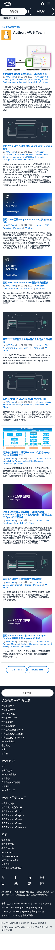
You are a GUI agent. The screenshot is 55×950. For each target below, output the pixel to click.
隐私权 (4, 923)
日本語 (41, 911)
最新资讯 (5, 745)
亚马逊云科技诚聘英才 (11, 868)
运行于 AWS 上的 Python (12, 815)
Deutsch (36, 903)
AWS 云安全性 (8, 741)
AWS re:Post (7, 852)
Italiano (25, 907)
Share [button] (45, 82)
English (46, 903)
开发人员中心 (7, 803)
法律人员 (5, 864)
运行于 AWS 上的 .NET (12, 811)
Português (35, 907)
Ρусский (25, 911)
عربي (8, 903)
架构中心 (5, 778)
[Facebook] (21, 878)
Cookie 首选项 (37, 923)
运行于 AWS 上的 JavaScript (14, 827)
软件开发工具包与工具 (11, 807)
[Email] (47, 884)
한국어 (4, 915)
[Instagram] (47, 878)
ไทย (33, 911)
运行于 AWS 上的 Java (11, 819)
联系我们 (5, 840)
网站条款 (25, 923)
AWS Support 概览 (9, 860)
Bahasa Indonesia (21, 903)
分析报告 (5, 786)
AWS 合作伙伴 (8, 790)
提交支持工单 (7, 848)
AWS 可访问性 (8, 714)
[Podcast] (34, 884)
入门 (3, 766)
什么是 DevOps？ (9, 718)
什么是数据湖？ (8, 725)
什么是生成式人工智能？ (12, 733)
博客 (3, 749)
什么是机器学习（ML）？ (13, 737)
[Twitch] (8, 884)
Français (15, 907)
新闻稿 (4, 753)
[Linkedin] (34, 878)
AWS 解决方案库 (9, 774)
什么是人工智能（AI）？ (12, 729)
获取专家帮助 (7, 844)
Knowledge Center (10, 856)
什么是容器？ (7, 721)
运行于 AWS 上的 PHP (11, 823)
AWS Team (11, 77)
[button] (43, 3)
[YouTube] (21, 884)
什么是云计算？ (8, 710)
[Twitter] (8, 878)
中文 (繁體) (28, 915)
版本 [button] (15, 18)
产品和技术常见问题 (10, 782)
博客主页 (7, 18)
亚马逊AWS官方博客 (10, 27)
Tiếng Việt (6, 911)
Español (5, 907)
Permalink (32, 82)
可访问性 (14, 923)
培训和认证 (6, 770)
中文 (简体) (15, 915)
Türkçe (16, 911)
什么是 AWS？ (8, 706)
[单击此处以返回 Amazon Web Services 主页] (7, 4)
